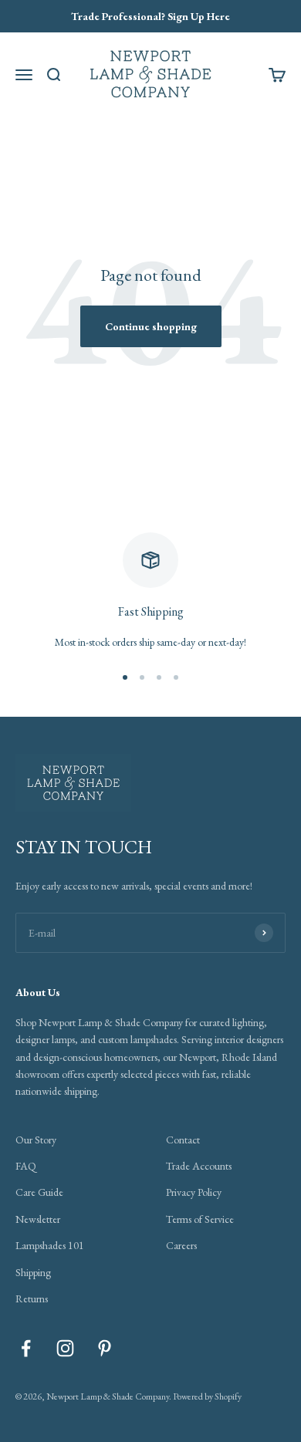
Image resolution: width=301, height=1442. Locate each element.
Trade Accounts (199, 1166)
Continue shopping (151, 326)
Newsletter (37, 1219)
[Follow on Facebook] (25, 1348)
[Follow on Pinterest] (104, 1348)
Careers (181, 1245)
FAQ (25, 1166)
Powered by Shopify (207, 1396)
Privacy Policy (194, 1192)
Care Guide (39, 1192)
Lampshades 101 (49, 1245)
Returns (31, 1298)
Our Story (35, 1140)
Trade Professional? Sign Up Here (150, 16)
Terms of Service (200, 1219)
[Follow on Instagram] (65, 1348)
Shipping (33, 1272)
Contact (183, 1140)
